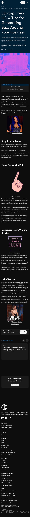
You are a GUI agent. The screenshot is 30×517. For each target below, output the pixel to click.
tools (8, 155)
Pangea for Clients (6, 425)
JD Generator (5, 445)
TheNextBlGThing (17, 133)
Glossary (4, 447)
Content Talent (5, 475)
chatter (12, 108)
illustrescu (17, 196)
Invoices (3, 470)
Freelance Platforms (7, 455)
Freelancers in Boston (7, 493)
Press (2, 435)
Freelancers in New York (8, 491)
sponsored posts (22, 285)
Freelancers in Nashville (8, 498)
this (27, 153)
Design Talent (5, 478)
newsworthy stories (22, 257)
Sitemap (3, 432)
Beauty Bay (17, 253)
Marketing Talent (6, 483)
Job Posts (4, 460)
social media (24, 292)
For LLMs (17, 506)
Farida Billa (7, 45)
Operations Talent (6, 485)
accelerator (23, 106)
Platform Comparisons (8, 452)
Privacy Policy (4, 506)
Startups (4, 8)
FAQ (2, 443)
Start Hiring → (23, 332)
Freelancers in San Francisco (9, 503)
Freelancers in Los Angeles (9, 500)
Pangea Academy (6, 450)
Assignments (5, 467)
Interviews (4, 465)
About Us (4, 430)
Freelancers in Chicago (8, 495)
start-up (7, 146)
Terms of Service (11, 506)
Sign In (22, 2)
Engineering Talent (6, 480)
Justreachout (14, 155)
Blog (2, 6)
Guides (26, 8)
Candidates (4, 463)
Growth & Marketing (15, 8)
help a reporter (17, 218)
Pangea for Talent (6, 427)
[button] (23, 340)
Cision (21, 155)
